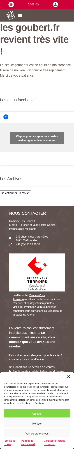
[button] (68, 376)
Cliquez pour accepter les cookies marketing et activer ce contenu (37, 138)
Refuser (37, 423)
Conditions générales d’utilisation (54, 443)
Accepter (37, 413)
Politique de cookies (9, 443)
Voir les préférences (37, 433)
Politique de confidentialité (28, 443)
